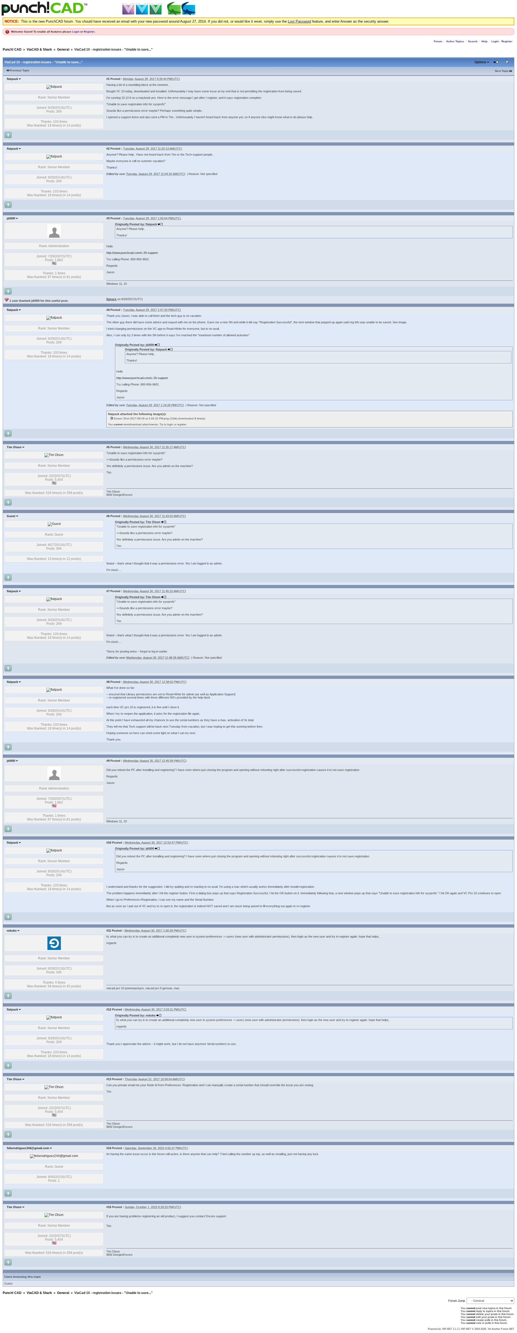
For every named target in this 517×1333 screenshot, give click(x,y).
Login (75, 31)
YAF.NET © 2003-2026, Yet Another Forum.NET (487, 1329)
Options (480, 62)
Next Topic (502, 70)
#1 (108, 78)
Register (89, 31)
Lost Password (299, 21)
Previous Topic (19, 70)
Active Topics (455, 41)
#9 (108, 760)
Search (472, 41)
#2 (108, 148)
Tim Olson (14, 447)
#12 (108, 1009)
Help (484, 41)
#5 (108, 447)
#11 (108, 930)
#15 (108, 1207)
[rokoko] (54, 949)
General (63, 49)
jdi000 (11, 218)
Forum (438, 41)
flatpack (12, 78)
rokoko (12, 930)
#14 (108, 1148)
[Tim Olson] (54, 455)
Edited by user (115, 174)
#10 (108, 842)
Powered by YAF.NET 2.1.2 (443, 1329)
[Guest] (54, 524)
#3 (108, 218)
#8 (108, 681)
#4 (108, 309)
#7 (108, 591)
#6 (108, 516)
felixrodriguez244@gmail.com (28, 1148)
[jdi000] (54, 236)
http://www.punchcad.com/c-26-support (132, 252)
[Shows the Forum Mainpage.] (99, 14)
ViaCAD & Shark (39, 49)
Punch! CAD (12, 49)
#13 (108, 1079)
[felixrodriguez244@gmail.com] (54, 1156)
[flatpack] (54, 87)
